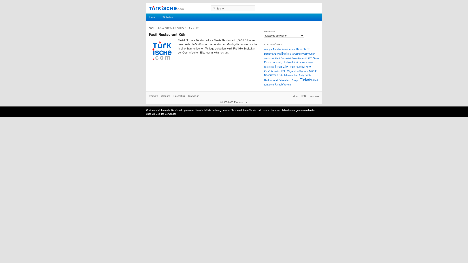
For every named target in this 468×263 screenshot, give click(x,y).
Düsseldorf (286, 58)
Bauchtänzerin (272, 53)
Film (309, 58)
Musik (313, 71)
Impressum (193, 95)
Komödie (268, 71)
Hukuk (310, 62)
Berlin (285, 53)
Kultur (277, 71)
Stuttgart (295, 80)
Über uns (165, 95)
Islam (292, 66)
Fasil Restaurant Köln (167, 34)
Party (301, 75)
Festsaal (302, 58)
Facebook (314, 96)
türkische (269, 84)
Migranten (293, 71)
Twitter (294, 96)
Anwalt (285, 49)
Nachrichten (271, 75)
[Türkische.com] (166, 8)
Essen (294, 58)
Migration (303, 71)
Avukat (292, 49)
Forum (267, 62)
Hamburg (276, 62)
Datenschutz (179, 95)
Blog (292, 53)
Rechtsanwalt (271, 80)
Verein (287, 84)
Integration (282, 66)
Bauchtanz (303, 49)
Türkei (305, 79)
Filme (316, 58)
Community (309, 53)
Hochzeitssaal (300, 62)
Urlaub (279, 84)
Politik (308, 75)
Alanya (268, 49)
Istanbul (300, 66)
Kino (308, 66)
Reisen (282, 80)
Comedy (298, 53)
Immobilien (269, 66)
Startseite (153, 95)
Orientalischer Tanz (289, 75)
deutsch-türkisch (272, 58)
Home (152, 17)
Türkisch (314, 80)
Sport (288, 80)
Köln (283, 71)
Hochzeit (288, 62)
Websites (168, 17)
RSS (303, 96)
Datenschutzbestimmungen (285, 110)
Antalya (277, 49)
